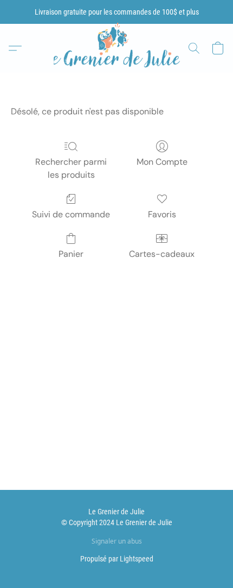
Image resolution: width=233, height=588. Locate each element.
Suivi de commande (71, 214)
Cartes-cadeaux (162, 254)
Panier (71, 254)
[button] (116, 48)
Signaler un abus (117, 541)
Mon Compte (162, 161)
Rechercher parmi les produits (71, 168)
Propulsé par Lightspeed (116, 558)
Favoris (162, 214)
